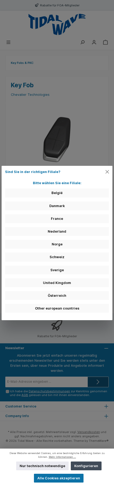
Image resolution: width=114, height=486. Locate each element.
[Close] (107, 171)
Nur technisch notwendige (42, 466)
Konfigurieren (86, 466)
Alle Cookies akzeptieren (58, 478)
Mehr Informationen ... (62, 456)
